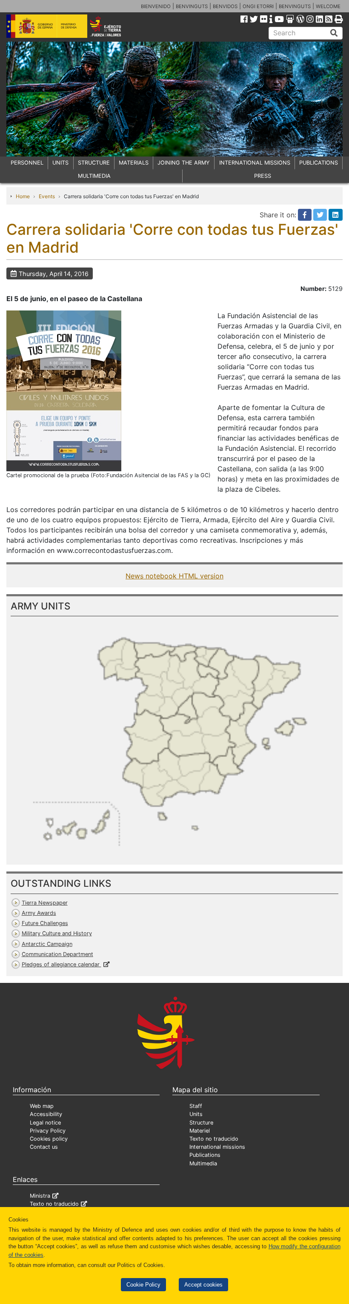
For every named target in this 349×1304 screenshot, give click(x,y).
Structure (201, 1122)
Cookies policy (49, 1139)
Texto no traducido (213, 1139)
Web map (42, 1106)
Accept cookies (203, 1284)
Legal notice (45, 1122)
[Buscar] (334, 33)
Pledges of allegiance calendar (61, 964)
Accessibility (46, 1114)
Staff (195, 1106)
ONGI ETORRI (258, 6)
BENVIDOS (225, 6)
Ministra (40, 1196)
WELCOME (328, 6)
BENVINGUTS (192, 6)
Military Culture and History (57, 933)
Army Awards (39, 913)
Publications (204, 1155)
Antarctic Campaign (47, 944)
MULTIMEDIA (94, 176)
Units (196, 1114)
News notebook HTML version (174, 576)
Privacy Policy (48, 1130)
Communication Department (57, 954)
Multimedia (203, 1163)
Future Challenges (45, 923)
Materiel (199, 1130)
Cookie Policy (143, 1284)
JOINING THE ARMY (183, 162)
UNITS (60, 162)
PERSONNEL (27, 162)
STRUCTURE (94, 162)
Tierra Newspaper (45, 903)
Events (47, 196)
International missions (217, 1147)
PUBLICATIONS (318, 162)
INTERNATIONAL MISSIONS (254, 162)
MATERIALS (134, 162)
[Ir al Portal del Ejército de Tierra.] (111, 25)
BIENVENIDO (156, 6)
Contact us (44, 1147)
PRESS (262, 176)
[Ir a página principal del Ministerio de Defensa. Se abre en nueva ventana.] (46, 25)
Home (23, 196)
